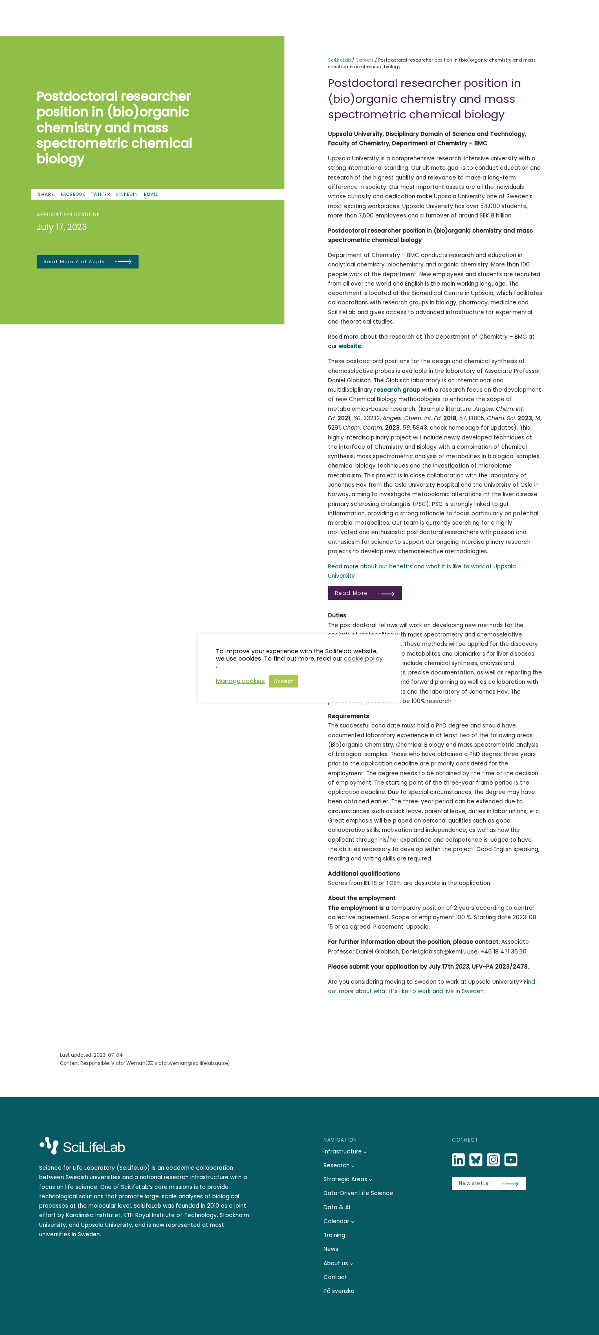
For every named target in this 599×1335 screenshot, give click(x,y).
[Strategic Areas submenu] (370, 1179)
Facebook (73, 194)
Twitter (100, 194)
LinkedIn (127, 194)
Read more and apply (74, 261)
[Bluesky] (476, 1160)
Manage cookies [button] (240, 681)
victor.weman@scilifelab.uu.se (191, 1063)
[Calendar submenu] (352, 1221)
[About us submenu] (351, 1263)
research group (397, 390)
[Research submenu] (353, 1165)
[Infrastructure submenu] (365, 1151)
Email (151, 194)
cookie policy (363, 658)
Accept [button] (283, 681)
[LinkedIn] (459, 1160)
